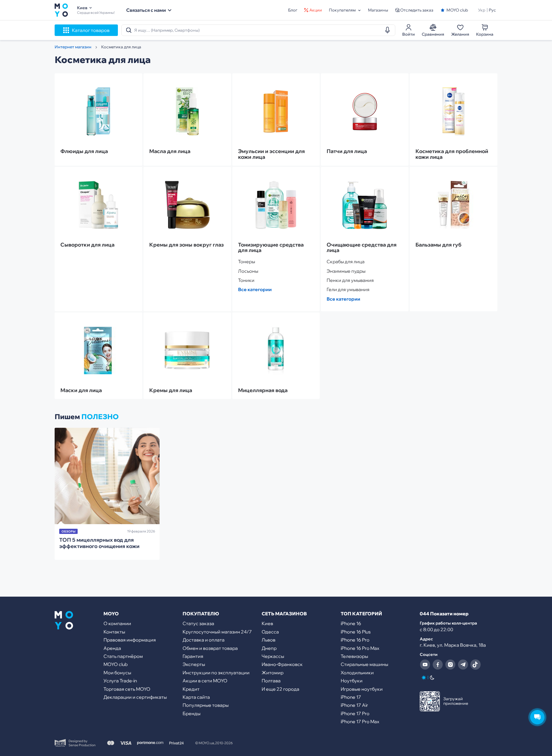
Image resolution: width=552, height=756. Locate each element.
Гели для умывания (348, 289)
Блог (292, 10)
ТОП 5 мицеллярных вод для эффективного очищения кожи (99, 543)
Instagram (450, 664)
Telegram (463, 664)
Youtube (425, 664)
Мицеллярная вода (263, 390)
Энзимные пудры (346, 271)
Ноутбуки (352, 681)
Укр (481, 10)
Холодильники (357, 672)
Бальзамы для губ (438, 245)
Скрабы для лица (346, 261)
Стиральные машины (364, 664)
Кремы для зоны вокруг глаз (186, 245)
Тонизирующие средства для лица (271, 247)
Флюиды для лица (84, 151)
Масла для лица (169, 151)
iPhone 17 (351, 697)
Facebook (437, 664)
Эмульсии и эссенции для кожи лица (271, 154)
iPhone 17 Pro (355, 713)
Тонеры (246, 261)
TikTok (475, 664)
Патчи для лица (347, 151)
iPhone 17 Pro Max (360, 721)
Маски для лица (81, 390)
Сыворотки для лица (87, 245)
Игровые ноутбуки (362, 689)
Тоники (246, 280)
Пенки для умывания (350, 280)
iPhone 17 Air (354, 705)
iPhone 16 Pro (355, 640)
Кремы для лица (170, 390)
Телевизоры (354, 656)
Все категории (255, 289)
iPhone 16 (351, 623)
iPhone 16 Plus (356, 632)
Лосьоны (248, 271)
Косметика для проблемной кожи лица (451, 154)
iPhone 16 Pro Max (360, 648)
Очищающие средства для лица (361, 247)
